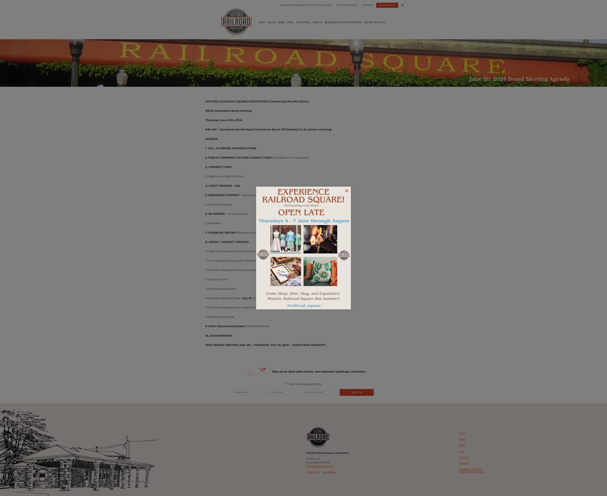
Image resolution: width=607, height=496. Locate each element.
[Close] (346, 190)
